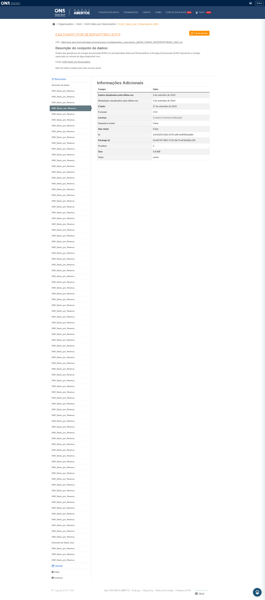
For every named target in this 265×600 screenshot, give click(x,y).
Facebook (58, 578)
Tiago (202, 12)
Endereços (136, 591)
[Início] (53, 24)
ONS (79, 24)
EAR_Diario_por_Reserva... (64, 91)
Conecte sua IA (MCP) (178, 12)
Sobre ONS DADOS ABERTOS (117, 591)
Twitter (56, 572)
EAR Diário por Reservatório (100, 24)
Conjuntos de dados (108, 12)
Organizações (131, 12)
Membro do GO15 (183, 591)
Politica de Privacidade (165, 591)
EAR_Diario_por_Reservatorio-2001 (139, 24)
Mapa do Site (148, 591)
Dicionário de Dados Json (63, 543)
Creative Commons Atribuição (167, 118)
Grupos (147, 12)
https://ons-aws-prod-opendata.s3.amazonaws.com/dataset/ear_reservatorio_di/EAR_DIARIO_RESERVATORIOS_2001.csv (122, 42)
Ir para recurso (201, 33)
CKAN (199, 593)
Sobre (158, 12)
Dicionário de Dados (60, 85)
